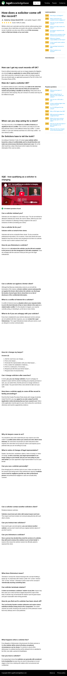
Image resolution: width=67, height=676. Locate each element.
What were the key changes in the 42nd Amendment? (57, 129)
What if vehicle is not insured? (55, 51)
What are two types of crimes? (55, 91)
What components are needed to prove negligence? (57, 19)
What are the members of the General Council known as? (57, 35)
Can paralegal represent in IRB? (57, 47)
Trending (47, 3)
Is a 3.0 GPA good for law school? (56, 108)
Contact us (62, 3)
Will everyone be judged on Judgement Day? (57, 115)
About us (52, 673)
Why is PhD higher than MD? (57, 111)
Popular (54, 3)
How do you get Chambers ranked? (57, 23)
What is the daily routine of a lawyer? (57, 27)
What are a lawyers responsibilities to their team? (57, 39)
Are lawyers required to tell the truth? (57, 31)
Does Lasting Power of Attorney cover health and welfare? (56, 95)
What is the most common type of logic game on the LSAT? (57, 120)
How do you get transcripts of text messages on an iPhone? (57, 125)
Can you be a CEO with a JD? (56, 100)
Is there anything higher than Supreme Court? (57, 104)
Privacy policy (61, 673)
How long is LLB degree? (56, 15)
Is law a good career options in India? (57, 43)
